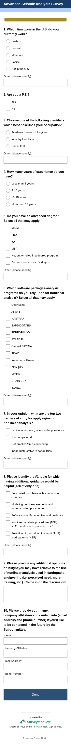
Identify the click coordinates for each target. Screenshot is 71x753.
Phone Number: (13, 673)
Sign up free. (55, 726)
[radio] (5, 41)
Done (35, 694)
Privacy (27, 738)
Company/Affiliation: (16, 648)
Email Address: (13, 660)
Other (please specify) (17, 76)
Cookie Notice (41, 738)
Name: (8, 635)
